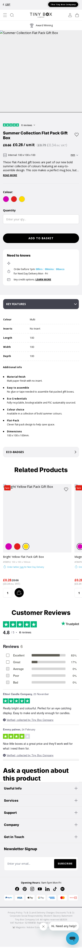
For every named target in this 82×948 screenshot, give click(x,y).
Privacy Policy (15, 912)
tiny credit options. (32, 279)
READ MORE (10, 175)
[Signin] (70, 15)
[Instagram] (32, 889)
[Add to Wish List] (76, 134)
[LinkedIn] (47, 889)
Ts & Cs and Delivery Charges (39, 912)
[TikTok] (55, 889)
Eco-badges (15, 452)
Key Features (16, 304)
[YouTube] (39, 889)
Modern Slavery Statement (58, 915)
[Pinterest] (24, 889)
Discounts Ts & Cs (65, 912)
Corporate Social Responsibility (26, 915)
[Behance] (62, 889)
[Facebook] (17, 889)
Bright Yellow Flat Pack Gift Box (23, 557)
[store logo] (41, 15)
